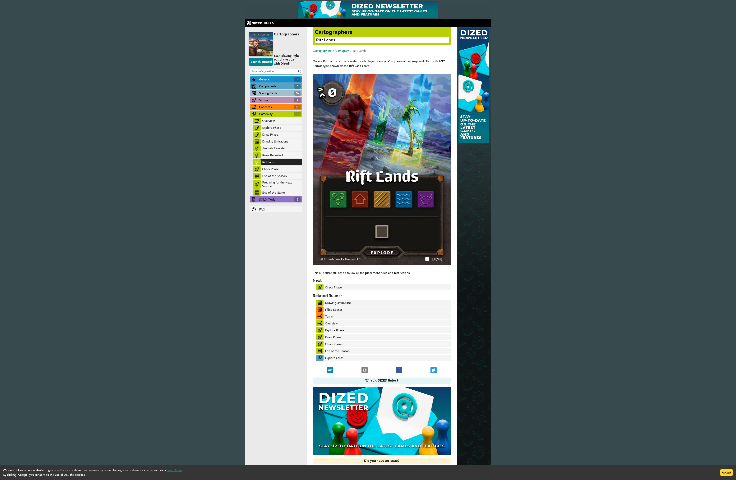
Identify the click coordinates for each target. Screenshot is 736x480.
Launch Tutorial (261, 62)
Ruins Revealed (272, 155)
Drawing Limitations (275, 141)
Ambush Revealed (274, 148)
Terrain (329, 316)
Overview (268, 121)
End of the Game (273, 192)
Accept (726, 472)
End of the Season (274, 176)
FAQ (262, 209)
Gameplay (342, 50)
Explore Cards (334, 358)
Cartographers (286, 34)
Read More (174, 470)
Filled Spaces (334, 309)
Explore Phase (271, 127)
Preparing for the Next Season (277, 184)
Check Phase (270, 169)
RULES (269, 23)
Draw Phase (270, 134)
